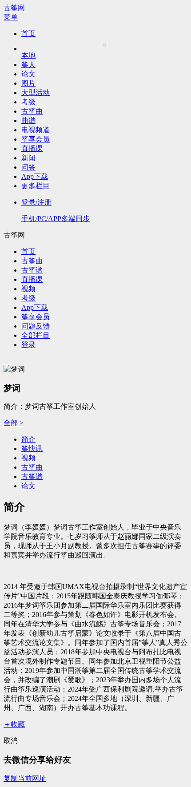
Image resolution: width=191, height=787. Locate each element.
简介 (28, 439)
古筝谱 (32, 270)
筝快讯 (32, 448)
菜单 (11, 17)
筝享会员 (35, 139)
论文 (28, 74)
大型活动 (35, 92)
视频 (28, 289)
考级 (28, 102)
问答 (28, 167)
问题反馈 (35, 326)
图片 (28, 83)
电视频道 (35, 130)
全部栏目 (35, 335)
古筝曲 (32, 111)
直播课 (32, 148)
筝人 (28, 64)
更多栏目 (35, 186)
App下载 (34, 176)
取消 (11, 740)
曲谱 (28, 120)
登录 (28, 344)
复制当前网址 (25, 778)
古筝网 (14, 8)
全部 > (14, 423)
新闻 (28, 158)
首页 (28, 33)
